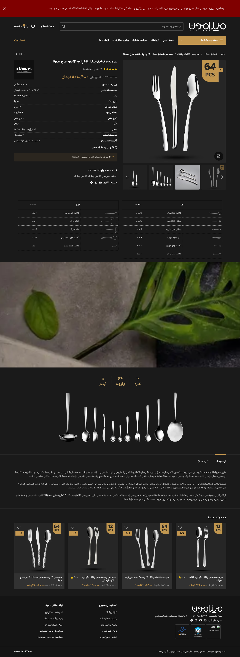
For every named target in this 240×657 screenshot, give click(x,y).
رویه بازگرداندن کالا (53, 619)
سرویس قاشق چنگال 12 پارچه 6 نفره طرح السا (206, 579)
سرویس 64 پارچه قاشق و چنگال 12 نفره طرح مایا (41, 579)
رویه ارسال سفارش (53, 625)
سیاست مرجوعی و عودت (50, 637)
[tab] (220, 459)
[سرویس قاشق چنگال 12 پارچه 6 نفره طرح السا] (201, 548)
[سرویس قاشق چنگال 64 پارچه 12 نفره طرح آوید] (147, 548)
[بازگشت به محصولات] (20, 54)
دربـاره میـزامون (109, 631)
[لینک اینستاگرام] (205, 620)
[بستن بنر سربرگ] (4, 8)
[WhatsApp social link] (96, 182)
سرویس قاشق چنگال (188, 54)
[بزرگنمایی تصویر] (218, 156)
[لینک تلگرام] (91, 182)
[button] (221, 177)
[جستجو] (64, 26)
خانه (223, 54)
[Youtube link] (200, 620)
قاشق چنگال (210, 54)
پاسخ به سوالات (109, 625)
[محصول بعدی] (16, 54)
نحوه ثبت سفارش (54, 613)
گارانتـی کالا (111, 613)
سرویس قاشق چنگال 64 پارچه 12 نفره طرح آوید (147, 577)
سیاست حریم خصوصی (51, 631)
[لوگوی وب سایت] (207, 26)
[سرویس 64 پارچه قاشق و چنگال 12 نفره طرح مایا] (39, 548)
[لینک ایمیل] (100, 182)
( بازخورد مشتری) (92, 69)
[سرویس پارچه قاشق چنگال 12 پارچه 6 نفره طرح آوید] (93, 548)
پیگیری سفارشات (108, 619)
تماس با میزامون (108, 637)
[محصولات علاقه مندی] (33, 26)
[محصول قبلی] (25, 54)
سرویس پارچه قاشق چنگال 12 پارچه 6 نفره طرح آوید (99, 579)
